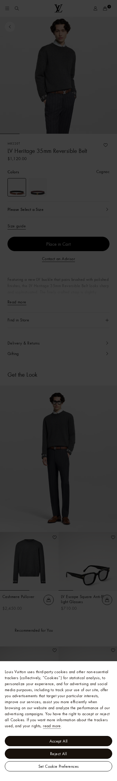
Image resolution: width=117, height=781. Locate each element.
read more (52, 725)
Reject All (58, 753)
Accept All (59, 741)
